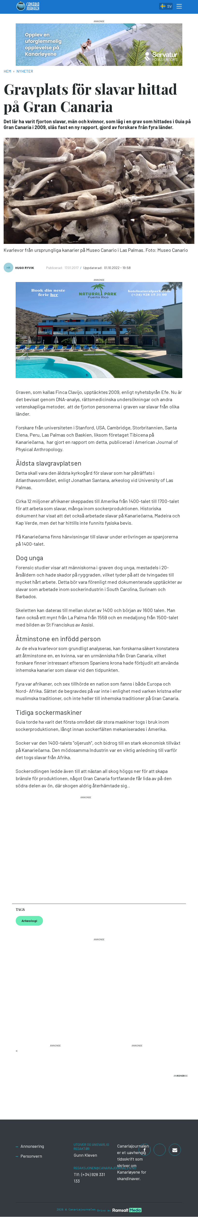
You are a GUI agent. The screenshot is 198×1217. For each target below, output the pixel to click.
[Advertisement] (86, 847)
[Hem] (28, 7)
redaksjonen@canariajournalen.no (105, 1168)
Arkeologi (29, 921)
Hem (7, 71)
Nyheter (24, 71)
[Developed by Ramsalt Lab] (127, 1210)
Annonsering (32, 1146)
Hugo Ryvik (24, 268)
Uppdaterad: (93, 268)
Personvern (31, 1156)
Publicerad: (55, 268)
